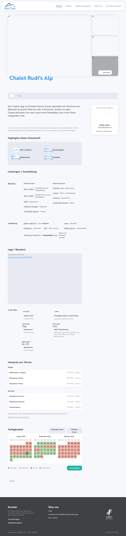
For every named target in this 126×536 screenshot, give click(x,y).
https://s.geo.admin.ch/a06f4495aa (20, 257)
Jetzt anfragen (74, 468)
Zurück (12, 481)
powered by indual (111, 532)
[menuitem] (59, 7)
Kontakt (12, 507)
